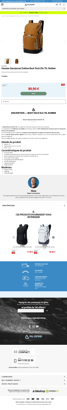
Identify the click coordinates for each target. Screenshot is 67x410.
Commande (7, 377)
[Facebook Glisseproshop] (30, 326)
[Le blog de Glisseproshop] (33, 336)
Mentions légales (20, 402)
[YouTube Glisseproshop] (37, 326)
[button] (33, 205)
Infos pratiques (10, 384)
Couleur (4, 76)
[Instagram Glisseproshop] (33, 326)
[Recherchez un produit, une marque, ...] (64, 8)
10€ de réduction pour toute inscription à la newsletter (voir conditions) (14, 1)
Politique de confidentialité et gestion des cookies (38, 402)
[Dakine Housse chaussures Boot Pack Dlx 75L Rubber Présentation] (33, 37)
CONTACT (24, 352)
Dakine (4, 66)
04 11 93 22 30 (47, 197)
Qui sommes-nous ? (11, 380)
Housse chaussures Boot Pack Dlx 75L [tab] (33, 119)
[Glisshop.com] (38, 391)
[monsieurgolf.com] (52, 391)
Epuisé (33, 93)
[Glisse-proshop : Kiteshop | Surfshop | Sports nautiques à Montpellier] (30, 4)
